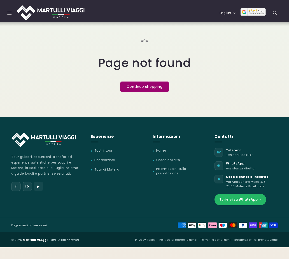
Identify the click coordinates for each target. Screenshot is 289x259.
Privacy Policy (145, 240)
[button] (9, 13)
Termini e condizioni (215, 240)
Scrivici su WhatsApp (240, 199)
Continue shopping (145, 86)
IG (27, 186)
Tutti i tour (103, 150)
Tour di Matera (106, 169)
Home (161, 150)
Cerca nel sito (168, 160)
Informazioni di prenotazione (256, 240)
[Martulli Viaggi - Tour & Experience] (43, 140)
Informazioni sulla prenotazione (171, 171)
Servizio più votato (256, 12)
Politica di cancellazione (177, 240)
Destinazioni (104, 160)
